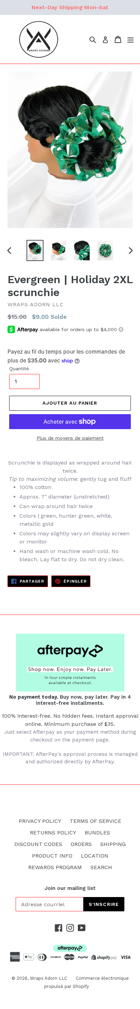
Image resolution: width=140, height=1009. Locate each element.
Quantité (19, 368)
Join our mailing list (70, 888)
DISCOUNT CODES (38, 844)
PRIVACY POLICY (40, 821)
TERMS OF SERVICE (95, 821)
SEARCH (101, 867)
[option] (35, 250)
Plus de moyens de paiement (70, 438)
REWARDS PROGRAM (55, 867)
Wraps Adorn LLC (48, 978)
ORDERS (81, 844)
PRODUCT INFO (52, 855)
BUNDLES (97, 832)
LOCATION (94, 855)
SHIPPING (113, 844)
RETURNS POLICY (53, 832)
